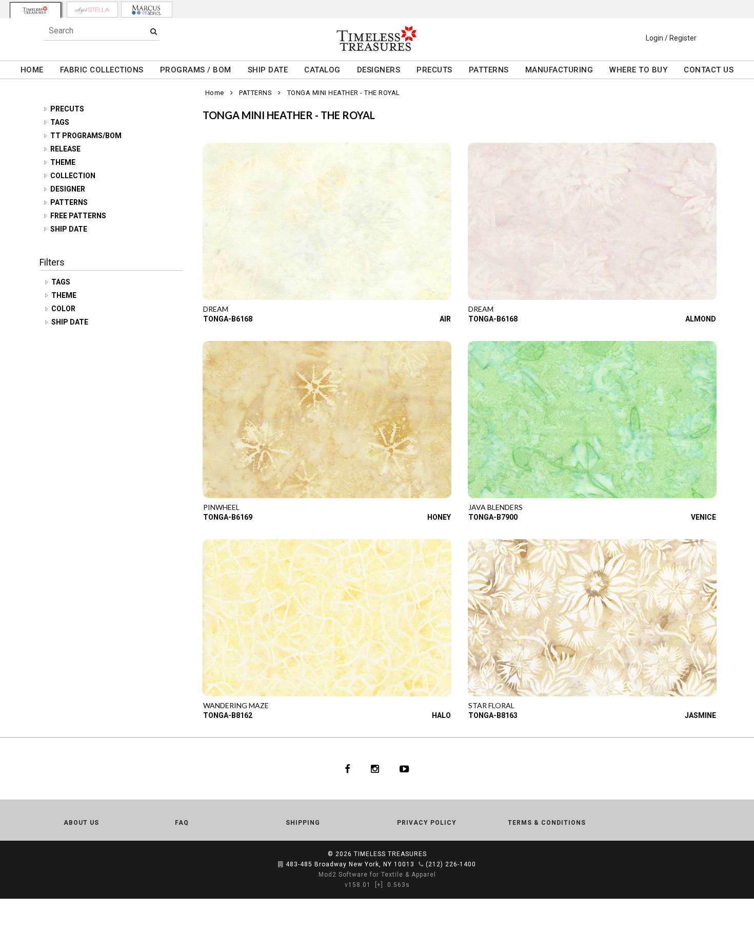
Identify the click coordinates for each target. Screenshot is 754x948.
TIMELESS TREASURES (390, 854)
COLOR (64, 309)
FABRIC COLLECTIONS (102, 69)
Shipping (303, 822)
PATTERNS (489, 69)
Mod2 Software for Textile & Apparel (377, 874)
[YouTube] (404, 769)
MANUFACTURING (559, 69)
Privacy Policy (427, 822)
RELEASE (65, 149)
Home (214, 93)
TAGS (59, 122)
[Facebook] (347, 769)
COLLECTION (72, 176)
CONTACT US (708, 69)
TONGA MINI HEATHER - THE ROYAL (343, 93)
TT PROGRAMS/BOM (86, 135)
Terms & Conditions (547, 822)
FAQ (182, 822)
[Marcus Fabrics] (146, 9)
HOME (32, 69)
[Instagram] (375, 769)
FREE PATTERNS (78, 216)
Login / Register (671, 38)
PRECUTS (434, 69)
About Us (81, 822)
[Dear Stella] (92, 9)
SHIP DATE (268, 69)
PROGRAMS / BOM (195, 69)
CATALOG (322, 69)
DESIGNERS (379, 69)
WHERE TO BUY (638, 69)
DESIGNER (67, 189)
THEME (62, 162)
